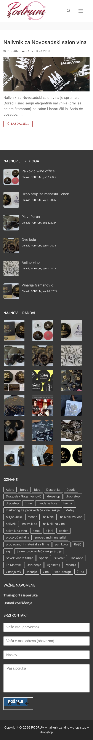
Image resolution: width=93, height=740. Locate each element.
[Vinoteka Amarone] (71, 440)
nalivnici (48, 517)
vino (46, 572)
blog (37, 489)
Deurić (70, 489)
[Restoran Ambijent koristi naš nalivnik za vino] (42, 440)
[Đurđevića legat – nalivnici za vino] (14, 415)
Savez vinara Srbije (19, 558)
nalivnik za (29, 524)
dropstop (53, 496)
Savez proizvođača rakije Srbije (39, 551)
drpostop (12, 503)
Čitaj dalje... (18, 123)
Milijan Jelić (14, 517)
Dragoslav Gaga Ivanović (23, 496)
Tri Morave (13, 565)
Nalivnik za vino (37, 51)
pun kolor (61, 544)
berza (24, 489)
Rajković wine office (38, 171)
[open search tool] (69, 11)
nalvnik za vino (16, 530)
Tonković (76, 558)
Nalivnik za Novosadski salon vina (45, 42)
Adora (10, 489)
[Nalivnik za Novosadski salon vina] (46, 74)
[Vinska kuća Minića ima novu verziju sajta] (42, 415)
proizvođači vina (17, 537)
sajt (8, 551)
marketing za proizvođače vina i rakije (33, 510)
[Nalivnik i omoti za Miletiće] (14, 440)
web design (63, 572)
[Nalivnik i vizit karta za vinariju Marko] (14, 390)
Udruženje (34, 565)
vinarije (32, 572)
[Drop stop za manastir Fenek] (71, 340)
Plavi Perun (31, 216)
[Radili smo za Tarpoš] (14, 464)
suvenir (59, 558)
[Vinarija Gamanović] (14, 340)
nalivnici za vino (71, 517)
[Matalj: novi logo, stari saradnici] (71, 390)
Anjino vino (31, 262)
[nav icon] (81, 10)
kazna (67, 503)
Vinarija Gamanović (37, 285)
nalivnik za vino (54, 524)
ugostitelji (53, 565)
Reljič (77, 544)
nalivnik (11, 524)
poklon (63, 530)
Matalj (70, 510)
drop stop (73, 496)
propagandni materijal (50, 537)
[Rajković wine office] (42, 340)
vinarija (71, 565)
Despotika (53, 489)
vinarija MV (13, 572)
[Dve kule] (42, 365)
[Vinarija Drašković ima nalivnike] (42, 464)
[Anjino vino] (71, 365)
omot (36, 530)
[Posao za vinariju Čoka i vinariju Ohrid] (71, 464)
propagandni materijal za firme (27, 544)
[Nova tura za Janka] (42, 390)
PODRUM (12, 51)
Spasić (43, 558)
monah (32, 517)
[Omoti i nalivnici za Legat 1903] (71, 415)
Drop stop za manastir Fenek (45, 194)
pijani (49, 530)
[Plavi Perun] (14, 365)
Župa (80, 572)
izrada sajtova (48, 503)
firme (28, 503)
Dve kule (29, 239)
